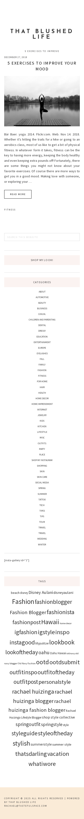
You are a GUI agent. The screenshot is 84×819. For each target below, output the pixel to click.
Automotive (42, 297)
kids (42, 420)
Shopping (42, 465)
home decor (66, 623)
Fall (42, 359)
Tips (42, 516)
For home (42, 381)
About (42, 291)
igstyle (46, 632)
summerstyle (41, 744)
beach (15, 593)
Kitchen (42, 426)
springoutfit (28, 724)
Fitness (10, 209)
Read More (18, 194)
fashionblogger (53, 602)
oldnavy (71, 653)
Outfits (42, 443)
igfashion (25, 632)
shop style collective (58, 717)
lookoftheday (21, 652)
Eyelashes (42, 353)
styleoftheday (55, 733)
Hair (42, 387)
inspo (62, 632)
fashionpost (26, 622)
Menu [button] (42, 9)
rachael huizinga (33, 691)
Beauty (42, 302)
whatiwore (42, 763)
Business (42, 308)
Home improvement (42, 404)
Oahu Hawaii (58, 653)
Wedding (42, 538)
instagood (22, 642)
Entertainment (42, 342)
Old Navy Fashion (27, 663)
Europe (42, 347)
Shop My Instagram (42, 460)
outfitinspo (23, 672)
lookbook (61, 642)
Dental (42, 325)
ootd (42, 662)
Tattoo (42, 499)
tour (42, 521)
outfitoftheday (56, 672)
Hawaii (50, 622)
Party (42, 449)
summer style (61, 744)
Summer (42, 494)
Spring (42, 488)
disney (24, 593)
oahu (43, 652)
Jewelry (42, 415)
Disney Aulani (40, 592)
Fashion (42, 370)
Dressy (42, 330)
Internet (42, 409)
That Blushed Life (42, 34)
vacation (58, 753)
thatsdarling (31, 753)
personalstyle (54, 681)
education (42, 336)
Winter (42, 544)
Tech (42, 505)
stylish (21, 743)
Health (42, 392)
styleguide (25, 733)
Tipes (42, 510)
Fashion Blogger (28, 612)
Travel (42, 527)
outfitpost (26, 681)
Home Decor (42, 398)
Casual (42, 314)
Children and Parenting (42, 319)
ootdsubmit (64, 662)
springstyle (52, 724)
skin (42, 471)
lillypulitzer (42, 643)
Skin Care (42, 476)
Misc (42, 437)
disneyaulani (63, 592)
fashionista (60, 612)
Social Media (42, 482)
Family (42, 364)
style (66, 725)
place (42, 454)
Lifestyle (42, 432)
